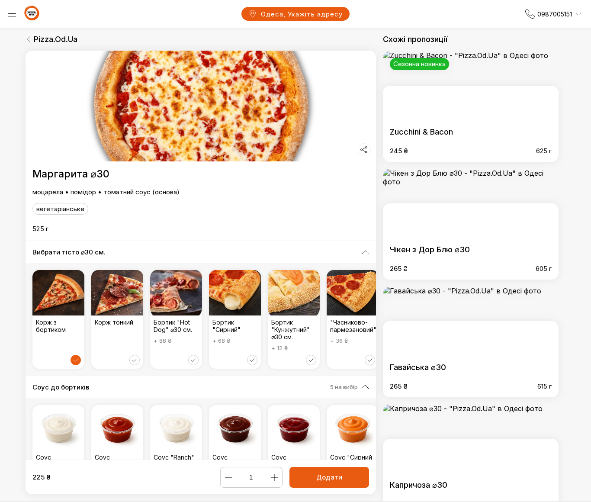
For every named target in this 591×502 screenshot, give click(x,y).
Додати (329, 477)
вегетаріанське (60, 209)
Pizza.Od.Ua (55, 39)
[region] (201, 255)
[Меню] (12, 14)
